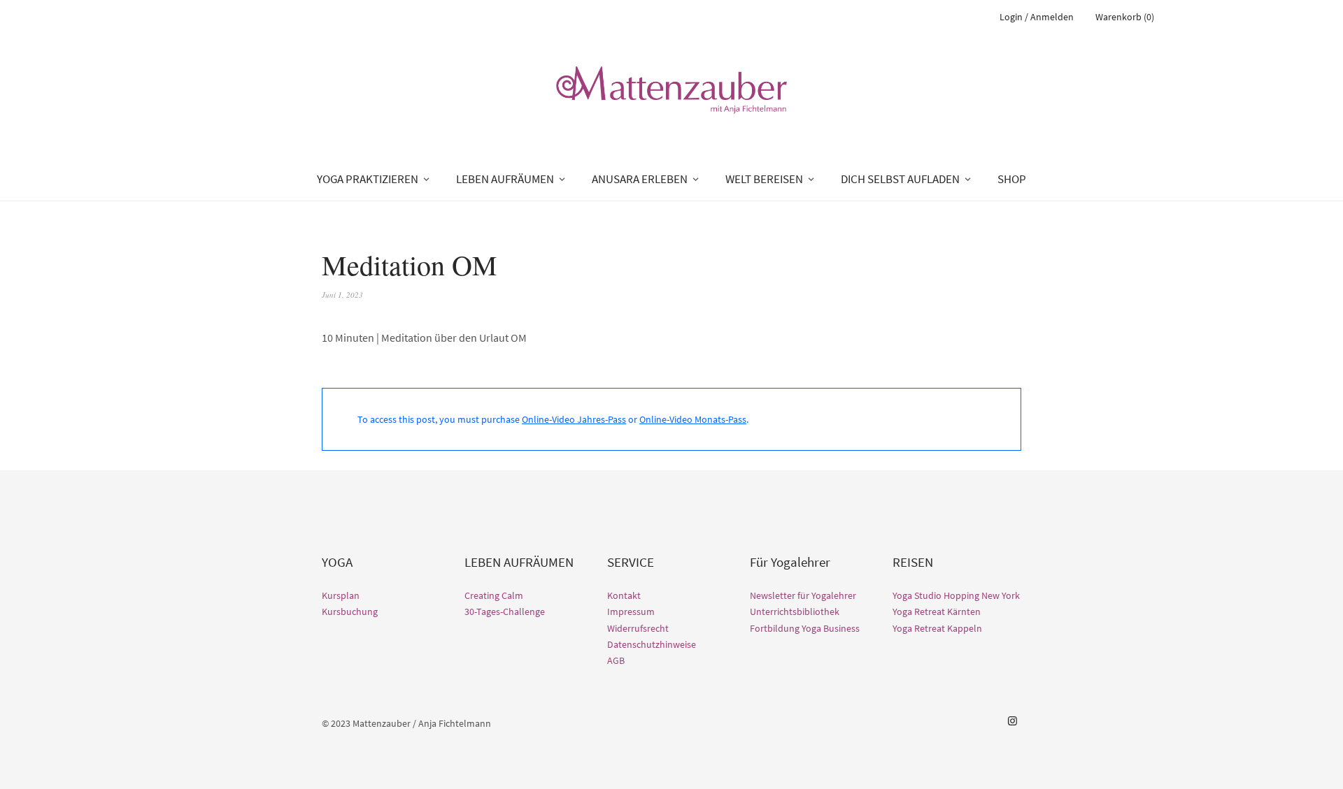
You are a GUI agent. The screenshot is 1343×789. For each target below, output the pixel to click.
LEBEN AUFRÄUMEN (505, 179)
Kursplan (341, 595)
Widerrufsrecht (638, 628)
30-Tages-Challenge (504, 611)
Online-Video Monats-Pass (692, 419)
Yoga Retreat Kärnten (937, 611)
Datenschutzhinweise (651, 644)
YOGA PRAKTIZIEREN (367, 179)
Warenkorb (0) (1124, 16)
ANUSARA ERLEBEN (640, 179)
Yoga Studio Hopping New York (956, 595)
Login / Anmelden (1037, 16)
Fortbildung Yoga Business (805, 628)
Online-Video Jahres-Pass (574, 419)
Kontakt (624, 595)
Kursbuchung (350, 611)
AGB (616, 660)
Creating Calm (493, 595)
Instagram (1012, 721)
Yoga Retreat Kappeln (937, 628)
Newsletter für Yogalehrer (803, 595)
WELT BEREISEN (764, 179)
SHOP (1011, 179)
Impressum (631, 611)
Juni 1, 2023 (342, 294)
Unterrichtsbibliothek (794, 611)
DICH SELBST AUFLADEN (900, 179)
